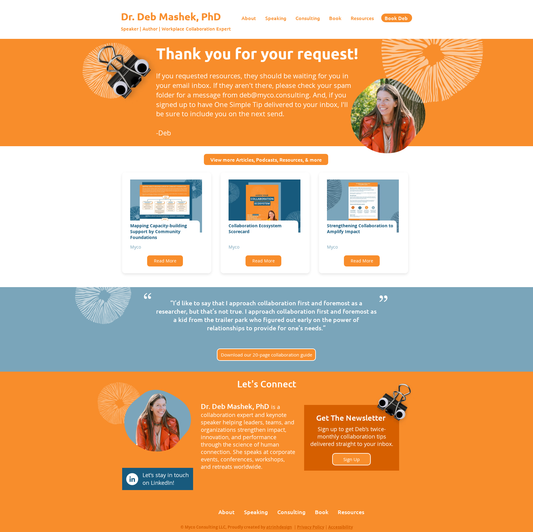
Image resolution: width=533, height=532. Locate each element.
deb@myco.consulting (274, 94)
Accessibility (340, 527)
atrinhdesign (279, 527)
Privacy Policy (310, 527)
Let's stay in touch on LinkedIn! (166, 478)
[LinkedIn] (132, 479)
